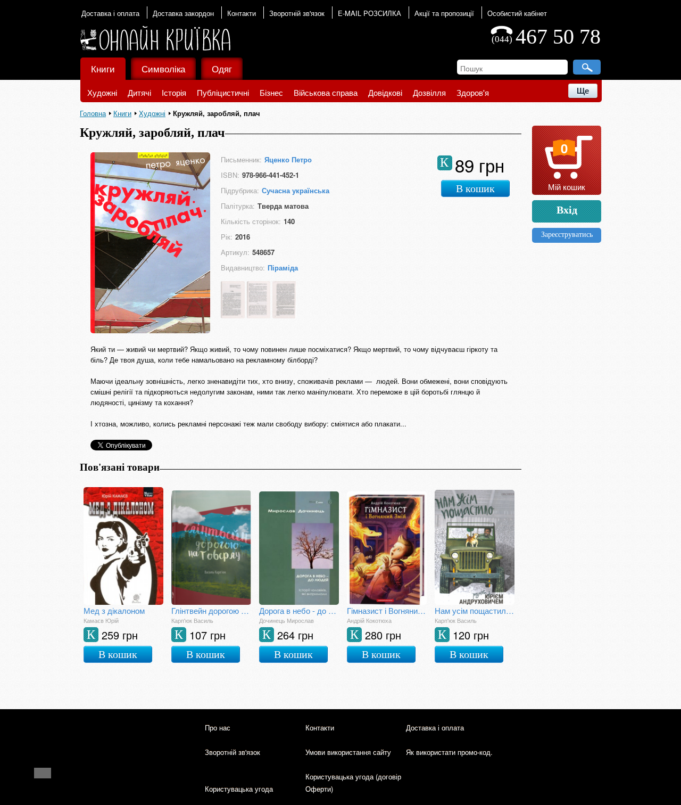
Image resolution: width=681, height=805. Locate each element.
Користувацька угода (239, 789)
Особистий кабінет (517, 13)
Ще (583, 90)
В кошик (475, 188)
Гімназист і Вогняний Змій (387, 610)
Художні (102, 92)
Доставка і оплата (110, 13)
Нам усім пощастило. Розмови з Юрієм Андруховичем (474, 610)
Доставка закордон (183, 13)
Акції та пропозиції (444, 13)
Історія (174, 92)
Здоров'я (472, 92)
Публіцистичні (223, 92)
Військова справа (326, 92)
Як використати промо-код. (449, 752)
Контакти (241, 13)
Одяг (222, 68)
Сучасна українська (295, 190)
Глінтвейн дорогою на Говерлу (211, 610)
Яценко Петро (288, 159)
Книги (103, 68)
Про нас (217, 727)
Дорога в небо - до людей (299, 610)
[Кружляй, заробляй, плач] (150, 330)
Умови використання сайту (348, 752)
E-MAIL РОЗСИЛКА (369, 13)
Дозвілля (429, 92)
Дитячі (139, 92)
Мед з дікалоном (114, 610)
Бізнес (271, 92)
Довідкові (385, 92)
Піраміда (283, 267)
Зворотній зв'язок (297, 13)
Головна (93, 113)
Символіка (163, 68)
